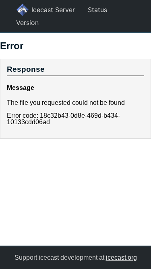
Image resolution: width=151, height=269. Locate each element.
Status (97, 10)
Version (27, 23)
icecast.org (121, 257)
